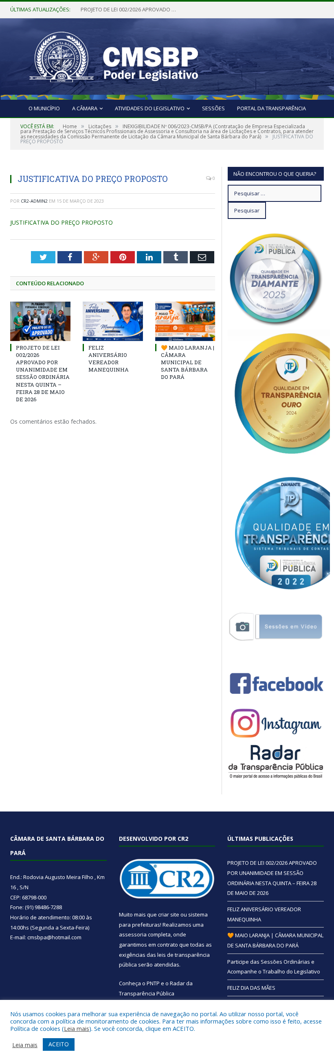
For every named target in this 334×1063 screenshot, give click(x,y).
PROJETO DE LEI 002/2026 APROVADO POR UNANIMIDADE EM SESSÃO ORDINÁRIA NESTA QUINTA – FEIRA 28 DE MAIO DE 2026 (43, 373)
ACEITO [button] (58, 1044)
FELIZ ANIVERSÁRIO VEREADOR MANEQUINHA (129, 9)
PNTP (153, 983)
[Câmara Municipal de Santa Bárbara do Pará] (113, 56)
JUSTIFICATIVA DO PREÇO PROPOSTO (61, 222)
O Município (44, 108)
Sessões (213, 108)
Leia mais (76, 1028)
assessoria (133, 934)
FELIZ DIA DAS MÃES (251, 987)
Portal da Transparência (271, 108)
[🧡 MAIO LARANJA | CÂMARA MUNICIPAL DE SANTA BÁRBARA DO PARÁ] (185, 321)
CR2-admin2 (34, 201)
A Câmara (84, 108)
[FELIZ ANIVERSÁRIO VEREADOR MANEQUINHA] (113, 321)
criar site (168, 914)
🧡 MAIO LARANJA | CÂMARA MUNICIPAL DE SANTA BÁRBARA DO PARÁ (187, 362)
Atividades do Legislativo (150, 108)
